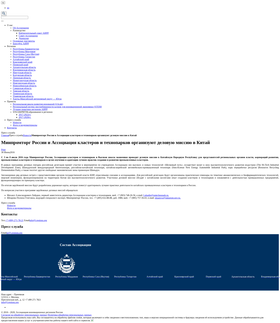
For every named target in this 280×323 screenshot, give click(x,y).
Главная (5, 135)
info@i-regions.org (38, 220)
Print (3, 149)
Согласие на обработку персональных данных (24, 315)
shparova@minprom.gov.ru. (168, 198)
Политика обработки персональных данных (70, 315)
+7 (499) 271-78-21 (14, 220)
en (8, 8)
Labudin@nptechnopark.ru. (156, 195)
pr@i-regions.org (14, 233)
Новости (27, 135)
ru (3, 3)
